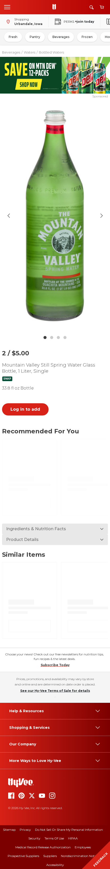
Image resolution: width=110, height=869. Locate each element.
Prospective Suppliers (23, 856)
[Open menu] (7, 7)
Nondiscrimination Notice (79, 856)
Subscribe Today (55, 665)
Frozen (87, 37)
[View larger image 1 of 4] (55, 215)
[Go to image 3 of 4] (58, 337)
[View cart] (102, 7)
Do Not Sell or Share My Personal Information (69, 830)
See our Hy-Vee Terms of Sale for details (55, 691)
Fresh (13, 37)
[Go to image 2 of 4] (51, 337)
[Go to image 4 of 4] (65, 337)
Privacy (25, 830)
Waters (29, 52)
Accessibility (55, 865)
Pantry (35, 37)
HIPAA (73, 838)
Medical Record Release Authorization (43, 847)
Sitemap (9, 830)
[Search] (91, 7)
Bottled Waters (51, 52)
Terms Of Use (54, 838)
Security (34, 838)
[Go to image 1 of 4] (45, 337)
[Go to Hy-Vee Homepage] (55, 7)
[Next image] (101, 216)
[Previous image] (9, 216)
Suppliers (50, 856)
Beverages (60, 37)
